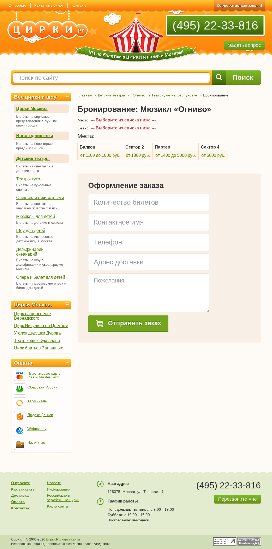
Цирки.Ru (53, 539)
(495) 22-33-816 (215, 25)
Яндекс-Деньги (40, 415)
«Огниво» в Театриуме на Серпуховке (164, 95)
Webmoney (36, 428)
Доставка (20, 495)
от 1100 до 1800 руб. (100, 155)
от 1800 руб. (138, 155)
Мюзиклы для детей (35, 216)
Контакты (79, 5)
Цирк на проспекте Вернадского (32, 315)
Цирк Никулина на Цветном (41, 325)
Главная (85, 95)
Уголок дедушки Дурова (37, 333)
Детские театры (33, 158)
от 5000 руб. (213, 155)
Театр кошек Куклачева (37, 340)
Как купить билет (48, 5)
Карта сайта (57, 506)
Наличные (36, 442)
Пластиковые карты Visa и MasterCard (44, 375)
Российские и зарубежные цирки (63, 497)
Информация (58, 489)
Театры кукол (29, 179)
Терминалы (37, 401)
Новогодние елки (34, 135)
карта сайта (71, 539)
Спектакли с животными (40, 197)
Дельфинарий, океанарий (30, 251)
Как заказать (23, 489)
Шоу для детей (30, 230)
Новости (54, 483)
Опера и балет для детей (40, 277)
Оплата (23, 362)
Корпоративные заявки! (239, 5)
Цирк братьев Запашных (38, 348)
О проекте (17, 5)
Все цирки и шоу (35, 96)
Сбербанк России (42, 387)
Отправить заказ (133, 323)
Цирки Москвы (32, 108)
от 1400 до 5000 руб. (175, 155)
